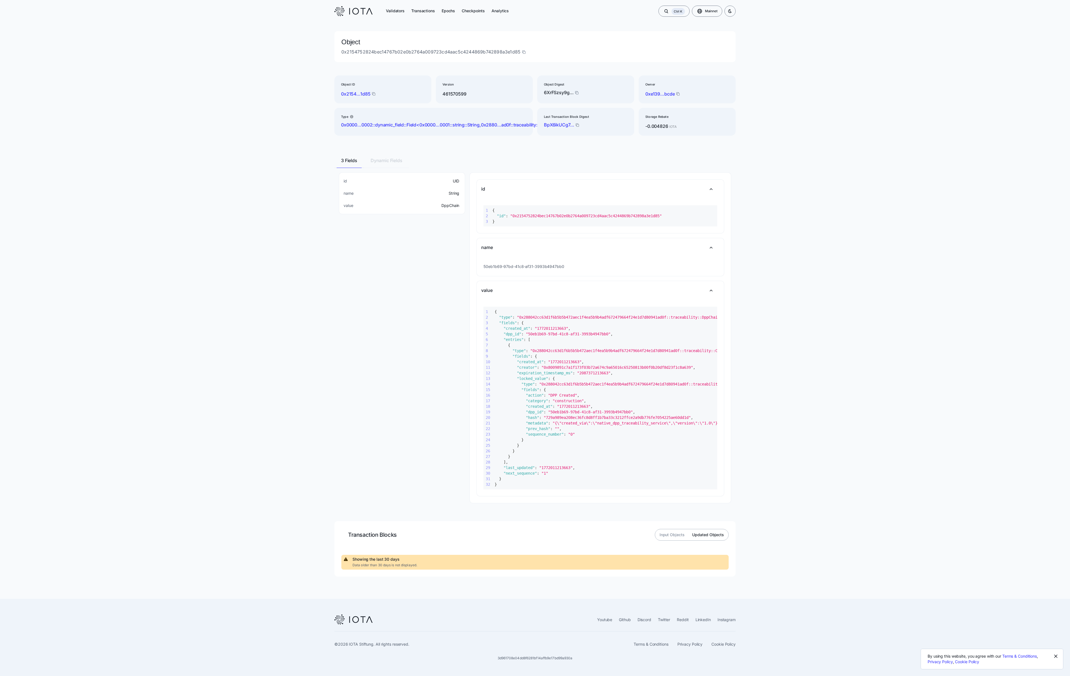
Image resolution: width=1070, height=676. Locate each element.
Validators (395, 10)
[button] (600, 189)
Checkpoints (473, 10)
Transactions (423, 10)
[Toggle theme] (730, 11)
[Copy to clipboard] (577, 125)
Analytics (500, 10)
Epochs (448, 10)
